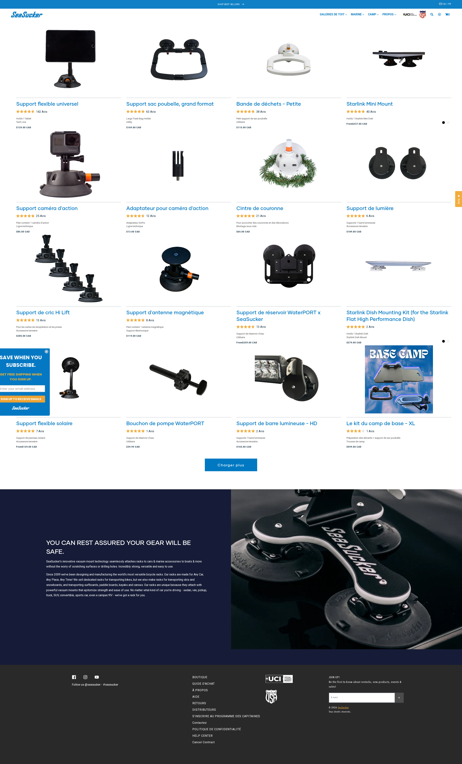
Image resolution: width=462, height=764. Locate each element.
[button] (446, 14)
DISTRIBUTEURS (204, 709)
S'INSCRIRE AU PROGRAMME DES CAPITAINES (226, 716)
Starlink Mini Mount (369, 104)
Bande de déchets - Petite (268, 104)
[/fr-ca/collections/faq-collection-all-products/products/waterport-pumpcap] (178, 379)
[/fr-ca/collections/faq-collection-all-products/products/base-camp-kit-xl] (398, 379)
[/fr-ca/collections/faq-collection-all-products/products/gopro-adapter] (178, 164)
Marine (356, 14)
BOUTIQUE (199, 677)
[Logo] (27, 14)
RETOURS (199, 703)
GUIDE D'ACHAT (203, 683)
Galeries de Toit (332, 14)
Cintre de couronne (259, 208)
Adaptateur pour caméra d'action (167, 208)
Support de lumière (370, 208)
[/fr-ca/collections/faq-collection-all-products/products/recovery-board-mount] (68, 268)
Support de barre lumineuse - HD (276, 423)
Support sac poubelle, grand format (170, 104)
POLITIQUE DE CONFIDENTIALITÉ (216, 729)
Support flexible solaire (44, 423)
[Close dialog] (54, 351)
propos (388, 14)
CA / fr (446, 4)
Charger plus (231, 465)
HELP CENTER (202, 735)
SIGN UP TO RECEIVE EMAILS (29, 399)
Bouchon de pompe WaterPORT (165, 423)
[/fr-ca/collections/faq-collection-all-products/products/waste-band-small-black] (288, 60)
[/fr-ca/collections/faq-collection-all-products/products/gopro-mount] (68, 164)
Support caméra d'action (47, 208)
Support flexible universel (47, 104)
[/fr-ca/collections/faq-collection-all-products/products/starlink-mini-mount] (398, 60)
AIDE (195, 696)
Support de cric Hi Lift (43, 312)
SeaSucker (343, 707)
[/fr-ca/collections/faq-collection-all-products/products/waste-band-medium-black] (178, 60)
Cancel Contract (203, 742)
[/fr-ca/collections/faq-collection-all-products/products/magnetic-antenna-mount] (178, 268)
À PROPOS (200, 690)
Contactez (199, 722)
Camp (372, 14)
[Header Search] (433, 14)
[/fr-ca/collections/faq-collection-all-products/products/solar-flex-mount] (68, 379)
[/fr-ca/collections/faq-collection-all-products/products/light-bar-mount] (398, 164)
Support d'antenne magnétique (165, 312)
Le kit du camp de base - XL (380, 423)
